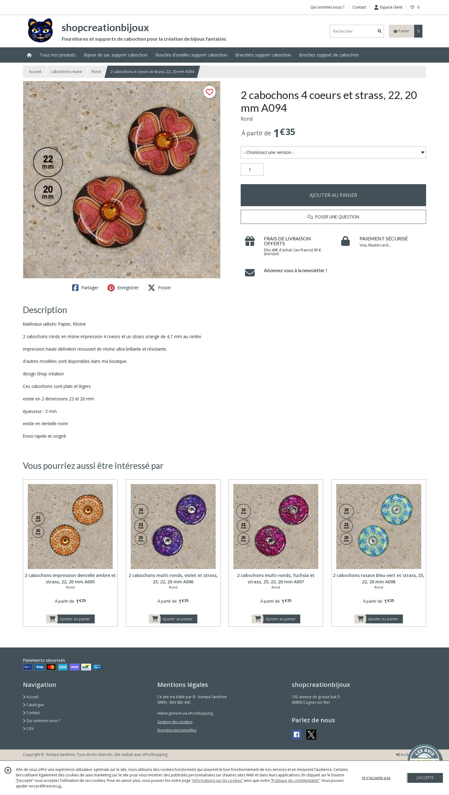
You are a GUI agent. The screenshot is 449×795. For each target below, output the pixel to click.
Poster (164, 287)
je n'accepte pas (376, 777)
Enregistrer (127, 287)
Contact (359, 7)
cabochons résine (66, 71)
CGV (29, 728)
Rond (96, 71)
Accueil (35, 71)
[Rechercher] (380, 31)
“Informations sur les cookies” (217, 780)
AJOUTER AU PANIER (333, 195)
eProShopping (155, 754)
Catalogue (34, 704)
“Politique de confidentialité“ (295, 780)
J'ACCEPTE (425, 777)
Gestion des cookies (174, 721)
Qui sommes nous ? (42, 720)
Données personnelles (176, 730)
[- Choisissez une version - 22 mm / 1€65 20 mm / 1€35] (333, 152)
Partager (89, 287)
